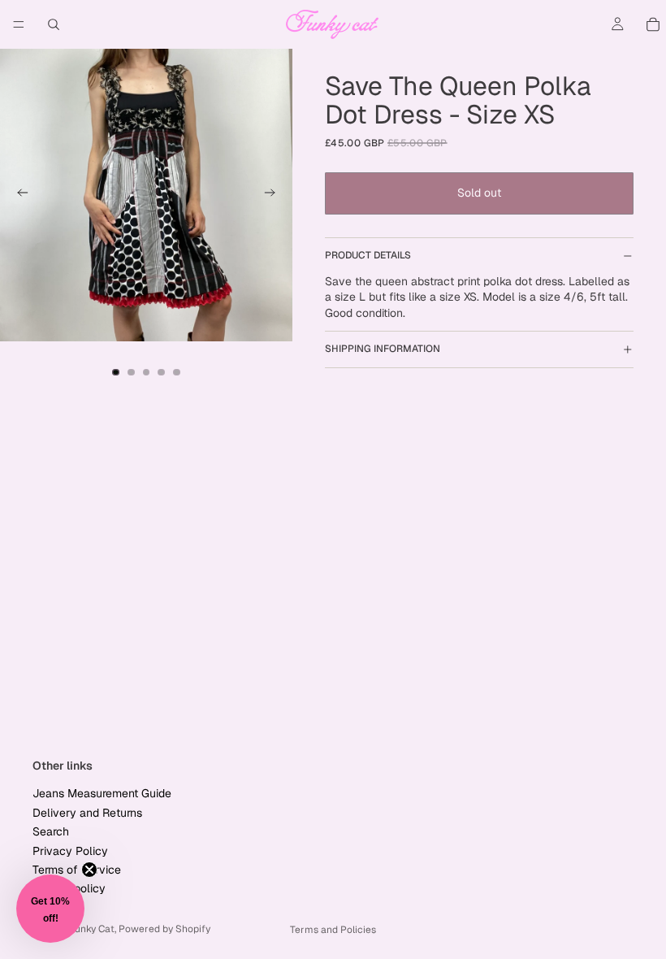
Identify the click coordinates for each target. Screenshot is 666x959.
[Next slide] (274, 195)
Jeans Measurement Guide (101, 793)
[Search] (53, 24)
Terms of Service (76, 869)
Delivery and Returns (87, 812)
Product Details (368, 255)
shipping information (382, 348)
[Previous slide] (18, 195)
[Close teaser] (89, 869)
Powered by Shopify (164, 928)
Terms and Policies (333, 929)
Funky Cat (92, 928)
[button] (50, 908)
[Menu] (18, 24)
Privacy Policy (70, 850)
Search (50, 831)
